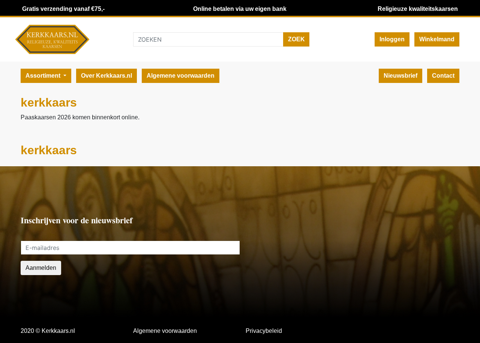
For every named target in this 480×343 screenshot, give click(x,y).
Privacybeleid (264, 331)
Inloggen (392, 39)
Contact (443, 75)
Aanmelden (41, 268)
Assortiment (44, 75)
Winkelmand (436, 39)
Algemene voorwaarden (180, 75)
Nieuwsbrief (400, 75)
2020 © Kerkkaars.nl (48, 331)
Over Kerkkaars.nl (106, 75)
